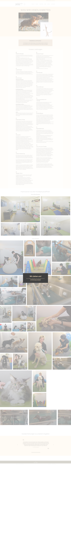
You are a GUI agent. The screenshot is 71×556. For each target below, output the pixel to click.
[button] (50, 266)
